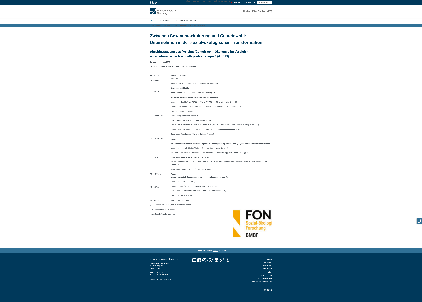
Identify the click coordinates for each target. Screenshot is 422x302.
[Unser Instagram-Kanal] (204, 260)
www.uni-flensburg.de (163, 279)
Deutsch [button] (236, 2)
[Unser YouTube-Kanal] (194, 260)
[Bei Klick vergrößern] (252, 223)
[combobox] (264, 2)
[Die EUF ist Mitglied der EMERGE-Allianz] (227, 260)
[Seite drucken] (195, 250)
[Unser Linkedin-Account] (216, 260)
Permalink (201, 250)
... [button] (156, 20)
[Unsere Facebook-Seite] (199, 260)
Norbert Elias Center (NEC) (257, 11)
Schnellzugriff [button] (249, 2)
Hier (153, 205)
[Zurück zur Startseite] (163, 11)
